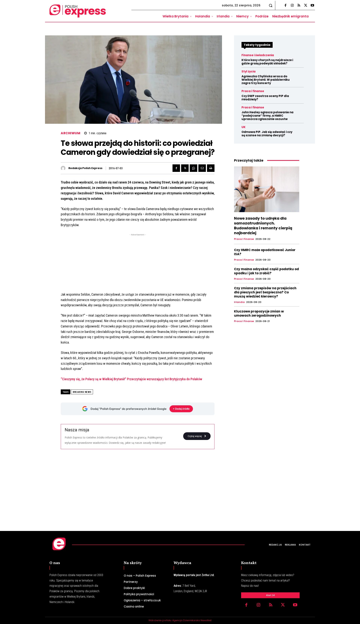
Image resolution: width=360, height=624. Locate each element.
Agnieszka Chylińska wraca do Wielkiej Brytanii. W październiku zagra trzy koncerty (266, 79)
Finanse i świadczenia (258, 55)
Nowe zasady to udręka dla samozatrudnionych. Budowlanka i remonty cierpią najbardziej (263, 226)
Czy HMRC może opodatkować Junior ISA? (265, 252)
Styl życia (249, 71)
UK (244, 127)
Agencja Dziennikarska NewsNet (192, 620)
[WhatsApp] (193, 168)
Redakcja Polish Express (85, 168)
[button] (270, 5)
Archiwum (70, 133)
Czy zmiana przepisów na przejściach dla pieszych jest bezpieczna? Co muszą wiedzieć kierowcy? (265, 292)
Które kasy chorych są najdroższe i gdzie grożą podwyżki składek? (267, 61)
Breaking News (82, 392)
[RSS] (299, 5)
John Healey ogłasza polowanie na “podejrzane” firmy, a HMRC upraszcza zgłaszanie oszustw (267, 115)
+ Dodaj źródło (181, 408)
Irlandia (239, 302)
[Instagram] (292, 5)
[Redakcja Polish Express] (64, 168)
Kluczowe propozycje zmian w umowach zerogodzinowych (259, 313)
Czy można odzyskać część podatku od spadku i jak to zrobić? (266, 271)
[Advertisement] (137, 263)
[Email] (202, 168)
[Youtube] (312, 5)
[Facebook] (285, 5)
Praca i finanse (253, 91)
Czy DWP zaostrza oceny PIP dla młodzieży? (265, 97)
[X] (305, 5)
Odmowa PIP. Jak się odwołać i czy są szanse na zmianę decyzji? (267, 133)
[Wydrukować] (210, 168)
